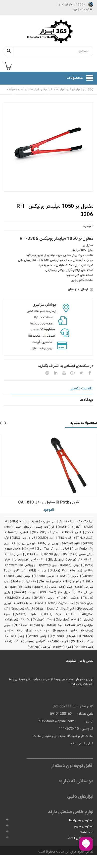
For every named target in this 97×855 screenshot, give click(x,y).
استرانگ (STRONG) (45, 532)
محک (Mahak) (43, 619)
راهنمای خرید (65, 92)
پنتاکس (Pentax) (82, 570)
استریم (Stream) (16, 532)
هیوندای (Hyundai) (63, 635)
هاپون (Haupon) (65, 630)
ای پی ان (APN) (48, 543)
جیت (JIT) (65, 586)
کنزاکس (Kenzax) (39, 646)
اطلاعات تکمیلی (81, 388)
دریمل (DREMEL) (45, 586)
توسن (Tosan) (43, 575)
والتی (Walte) (37, 635)
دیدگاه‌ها (86, 400)
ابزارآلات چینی (45, 526)
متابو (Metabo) (66, 619)
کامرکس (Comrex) (33, 641)
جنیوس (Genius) (50, 581)
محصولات (13, 89)
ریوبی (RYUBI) (43, 597)
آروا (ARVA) (85, 521)
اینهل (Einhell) (50, 554)
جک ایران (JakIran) (23, 581)
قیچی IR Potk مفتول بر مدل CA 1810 (48, 502)
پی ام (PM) (37, 570)
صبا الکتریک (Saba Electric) (54, 603)
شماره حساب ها (29, 95)
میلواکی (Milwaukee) (79, 625)
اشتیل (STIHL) (83, 537)
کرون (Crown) (62, 646)
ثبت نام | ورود (80, 9)
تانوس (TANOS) (67, 575)
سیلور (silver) (84, 603)
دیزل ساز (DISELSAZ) (55, 592)
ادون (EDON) (71, 532)
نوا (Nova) (37, 625)
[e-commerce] (48, 31)
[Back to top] (6, 846)
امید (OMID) (46, 537)
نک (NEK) (20, 625)
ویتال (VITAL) (14, 635)
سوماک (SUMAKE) (17, 597)
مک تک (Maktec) (17, 619)
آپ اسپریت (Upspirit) (40, 521)
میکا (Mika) (54, 625)
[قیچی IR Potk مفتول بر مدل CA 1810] (48, 465)
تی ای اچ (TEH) (73, 581)
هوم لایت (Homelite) (33, 630)
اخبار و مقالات (13, 92)
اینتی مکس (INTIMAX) (78, 554)
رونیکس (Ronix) (68, 597)
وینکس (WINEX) (82, 641)
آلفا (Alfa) (16, 521)
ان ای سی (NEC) (23, 537)
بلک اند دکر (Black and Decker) (70, 559)
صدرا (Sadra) (23, 603)
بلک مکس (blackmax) (28, 559)
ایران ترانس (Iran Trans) (53, 548)
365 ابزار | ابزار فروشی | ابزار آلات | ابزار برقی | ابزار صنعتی (58, 89)
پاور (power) (48, 565)
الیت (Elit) (64, 537)
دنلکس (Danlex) (20, 586)
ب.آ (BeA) (31, 554)
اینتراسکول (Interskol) (19, 548)
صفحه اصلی (82, 92)
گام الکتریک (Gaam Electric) (55, 608)
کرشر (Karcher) (83, 646)
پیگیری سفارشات (47, 92)
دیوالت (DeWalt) (25, 592)
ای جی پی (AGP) (23, 543)
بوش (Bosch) (69, 565)
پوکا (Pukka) (57, 570)
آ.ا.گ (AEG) (66, 521)
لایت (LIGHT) (51, 614)
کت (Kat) (11, 641)
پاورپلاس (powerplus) (20, 565)
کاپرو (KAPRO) (58, 641)
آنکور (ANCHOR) (69, 526)
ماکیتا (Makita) (25, 614)
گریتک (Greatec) (21, 608)
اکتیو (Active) (71, 543)
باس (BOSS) (13, 554)
